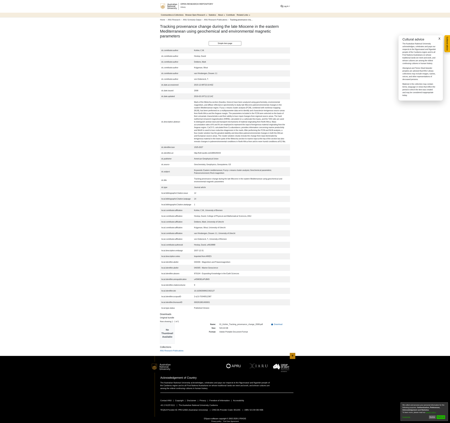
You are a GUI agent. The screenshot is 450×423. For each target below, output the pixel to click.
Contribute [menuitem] (230, 15)
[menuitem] (196, 15)
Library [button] (183, 7)
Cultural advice (447, 44)
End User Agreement (231, 421)
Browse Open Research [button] (195, 15)
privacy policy (431, 412)
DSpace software (211, 419)
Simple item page (225, 43)
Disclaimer (191, 401)
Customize (406, 417)
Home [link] (162, 20)
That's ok (440, 417)
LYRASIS (242, 419)
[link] (171, 351)
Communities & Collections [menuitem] (172, 15)
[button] (281, 6)
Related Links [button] (242, 15)
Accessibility (238, 401)
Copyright (179, 401)
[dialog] (424, 412)
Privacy (203, 401)
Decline (432, 417)
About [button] (220, 15)
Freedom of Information (219, 401)
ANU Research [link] (174, 20)
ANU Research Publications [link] (215, 20)
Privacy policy (216, 421)
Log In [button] (286, 6)
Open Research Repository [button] (196, 4)
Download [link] (277, 324)
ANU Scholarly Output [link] (192, 20)
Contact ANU (166, 401)
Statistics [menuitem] (212, 15)
